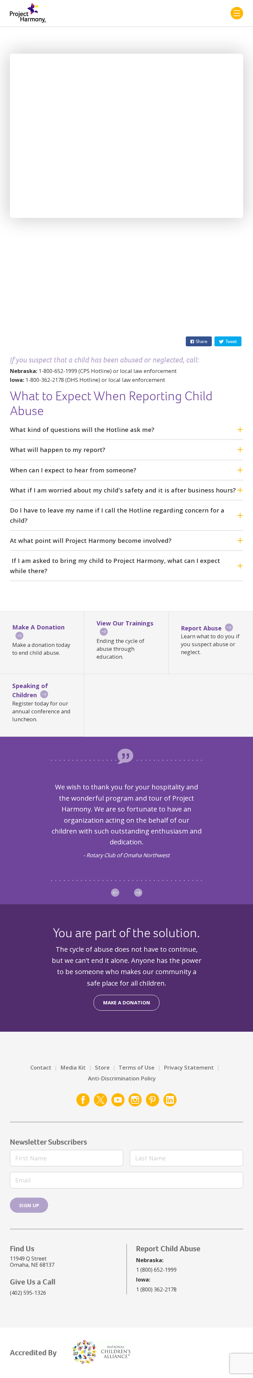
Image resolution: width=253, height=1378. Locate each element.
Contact (40, 1067)
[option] (126, 821)
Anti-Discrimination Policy (122, 1078)
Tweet (231, 341)
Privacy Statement (189, 1067)
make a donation (126, 1002)
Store (102, 1067)
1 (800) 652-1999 (156, 1269)
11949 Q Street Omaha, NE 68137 (32, 1262)
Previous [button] (115, 892)
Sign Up (29, 1205)
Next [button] (138, 892)
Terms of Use (137, 1067)
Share (201, 341)
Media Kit (73, 1067)
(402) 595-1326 (28, 1292)
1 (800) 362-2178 (156, 1289)
